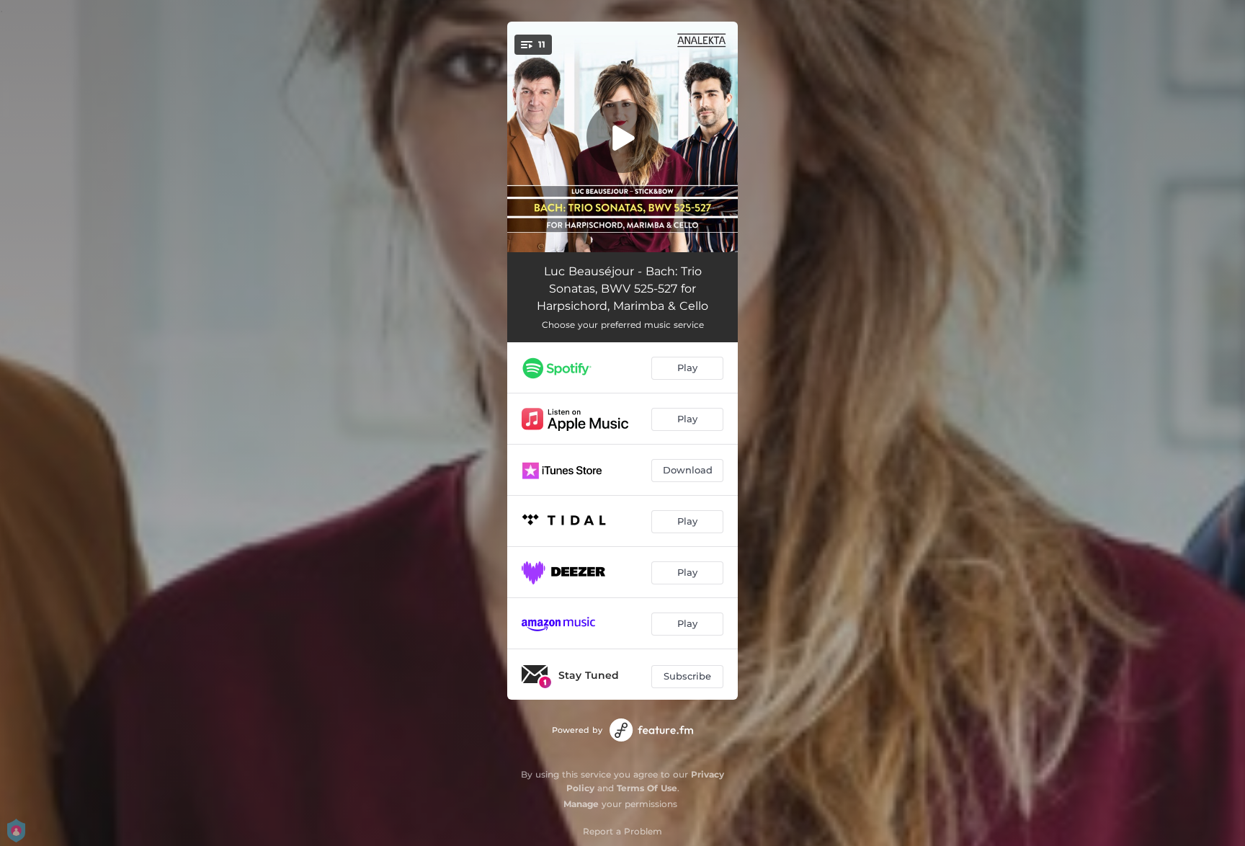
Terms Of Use (647, 788)
